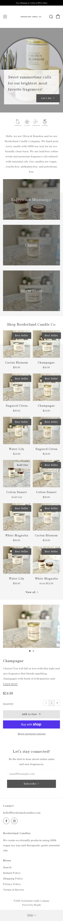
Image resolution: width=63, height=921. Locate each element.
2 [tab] (33, 651)
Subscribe (30, 783)
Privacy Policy (12, 884)
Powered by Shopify (31, 904)
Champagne (13, 660)
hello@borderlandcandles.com (21, 812)
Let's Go (46, 98)
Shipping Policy (13, 878)
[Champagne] (46, 344)
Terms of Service (13, 889)
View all (30, 592)
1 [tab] (30, 651)
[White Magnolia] (16, 517)
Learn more (10, 683)
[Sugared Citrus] (16, 387)
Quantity (8, 703)
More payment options (32, 733)
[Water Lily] (16, 430)
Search (7, 867)
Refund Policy (11, 872)
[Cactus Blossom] (16, 344)
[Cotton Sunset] (16, 473)
